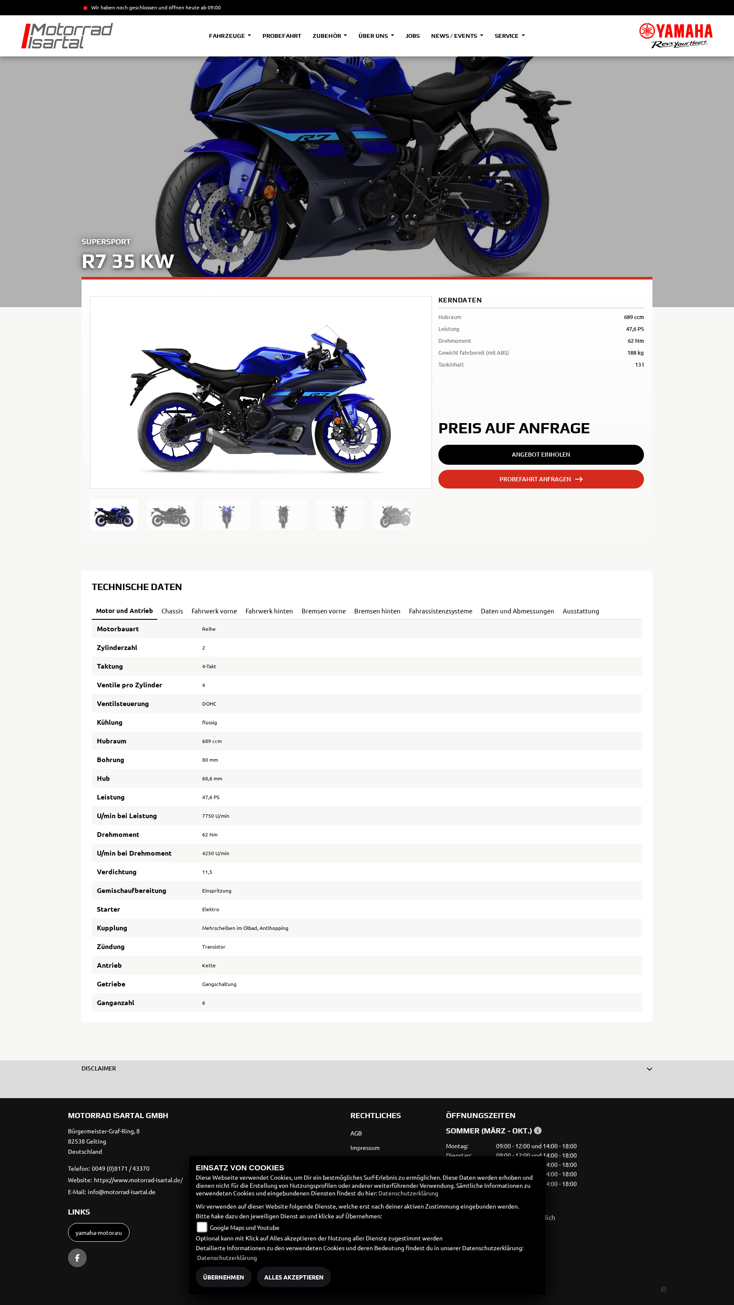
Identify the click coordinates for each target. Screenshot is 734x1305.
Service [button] (507, 35)
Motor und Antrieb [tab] (124, 610)
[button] (367, 1068)
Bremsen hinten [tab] (377, 611)
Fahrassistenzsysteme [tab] (440, 611)
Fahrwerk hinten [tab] (269, 611)
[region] (261, 515)
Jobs (413, 35)
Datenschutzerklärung (408, 1193)
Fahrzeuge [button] (227, 35)
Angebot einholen (541, 454)
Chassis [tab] (172, 611)
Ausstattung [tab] (581, 611)
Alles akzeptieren (294, 1277)
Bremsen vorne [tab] (324, 611)
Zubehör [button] (327, 35)
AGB (356, 1133)
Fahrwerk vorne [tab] (214, 611)
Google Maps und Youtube (244, 1227)
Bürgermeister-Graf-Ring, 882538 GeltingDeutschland (104, 1141)
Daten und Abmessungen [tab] (517, 611)
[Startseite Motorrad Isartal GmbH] (676, 35)
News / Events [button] (454, 35)
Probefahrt (282, 35)
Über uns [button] (374, 35)
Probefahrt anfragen (535, 479)
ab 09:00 (210, 7)
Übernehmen (223, 1277)
